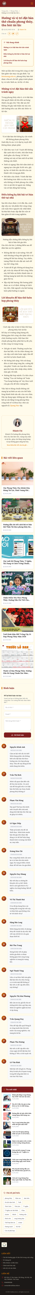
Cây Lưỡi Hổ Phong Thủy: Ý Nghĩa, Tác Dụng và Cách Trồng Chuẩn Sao (17, 563)
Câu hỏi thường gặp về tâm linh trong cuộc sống (18, 1257)
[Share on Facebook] (9, 33)
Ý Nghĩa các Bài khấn (11, 1210)
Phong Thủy (14, 11)
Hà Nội (18, 1226)
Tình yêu (17, 1206)
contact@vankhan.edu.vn (12, 1285)
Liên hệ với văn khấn (9, 1268)
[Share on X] (13, 33)
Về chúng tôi (7, 1260)
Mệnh (14, 1214)
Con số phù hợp (10, 1230)
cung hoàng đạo (19, 1218)
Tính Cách (8, 1206)
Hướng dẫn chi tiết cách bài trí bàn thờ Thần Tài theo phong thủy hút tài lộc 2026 (17, 526)
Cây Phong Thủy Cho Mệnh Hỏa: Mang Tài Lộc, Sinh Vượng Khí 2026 (16, 490)
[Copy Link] (17, 33)
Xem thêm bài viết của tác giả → (17, 445)
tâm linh (26, 1198)
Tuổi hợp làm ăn (10, 1222)
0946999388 (8, 1282)
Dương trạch (9, 1226)
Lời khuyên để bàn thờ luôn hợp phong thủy (15, 61)
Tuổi (19, 1202)
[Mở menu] (31, 3)
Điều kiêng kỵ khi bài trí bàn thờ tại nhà (17, 55)
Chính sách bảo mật (9, 1265)
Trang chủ (5, 11)
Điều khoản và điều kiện (10, 1263)
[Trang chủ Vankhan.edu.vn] (4, 3)
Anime (7, 1214)
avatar (20, 1222)
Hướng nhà (22, 1214)
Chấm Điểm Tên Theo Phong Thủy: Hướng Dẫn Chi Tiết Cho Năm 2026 (16, 600)
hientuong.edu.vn (9, 76)
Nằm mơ (18, 1198)
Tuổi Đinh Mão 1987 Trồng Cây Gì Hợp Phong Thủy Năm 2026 (17, 635)
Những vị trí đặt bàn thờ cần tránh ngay (16, 48)
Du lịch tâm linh (10, 1202)
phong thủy (8, 1198)
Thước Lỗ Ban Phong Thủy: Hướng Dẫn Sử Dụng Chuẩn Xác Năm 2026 (17, 673)
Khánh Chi (23, 29)
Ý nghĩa (25, 1206)
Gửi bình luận (19, 735)
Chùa (23, 1210)
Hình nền (8, 1218)
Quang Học (14, 405)
